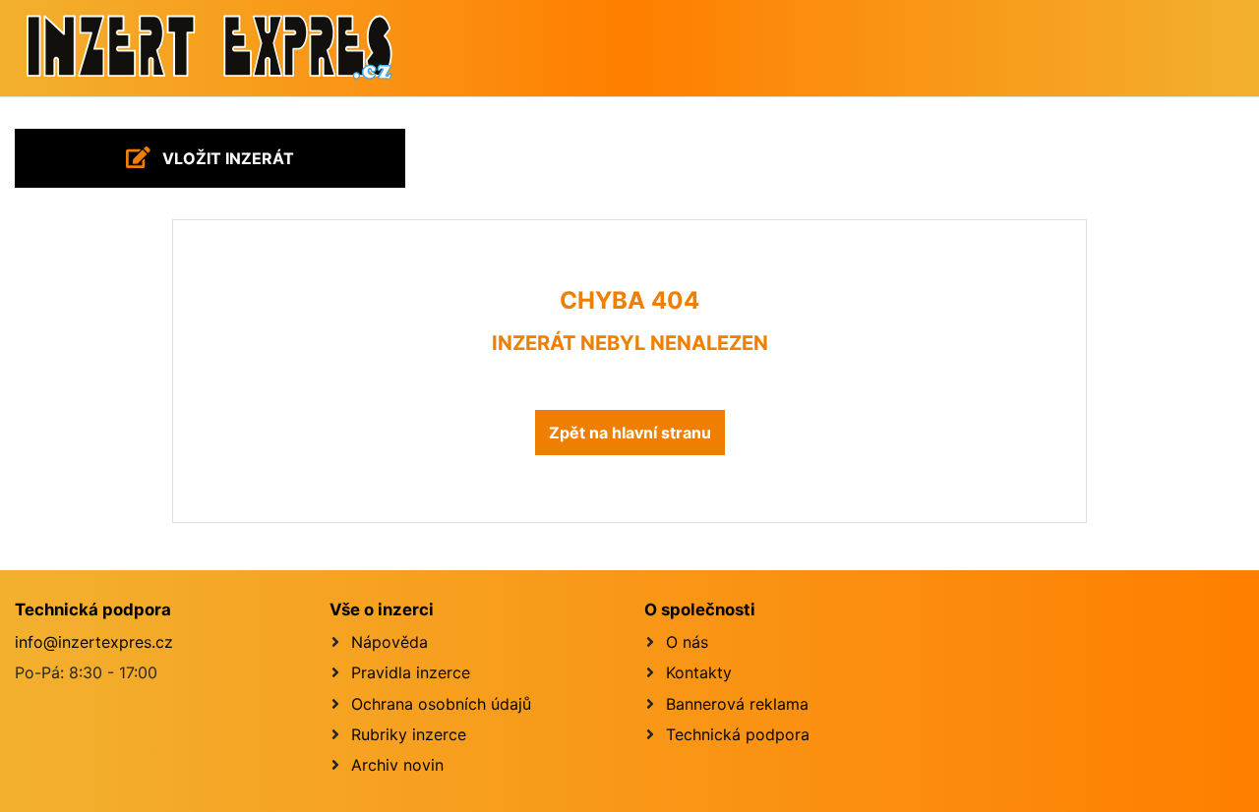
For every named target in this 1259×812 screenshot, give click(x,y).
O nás (687, 642)
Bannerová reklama (737, 704)
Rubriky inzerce (408, 734)
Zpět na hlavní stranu (630, 432)
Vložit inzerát (226, 158)
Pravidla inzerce (410, 672)
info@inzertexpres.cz (94, 642)
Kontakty (699, 672)
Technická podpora (737, 734)
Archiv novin (397, 765)
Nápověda (389, 642)
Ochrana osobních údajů (441, 704)
